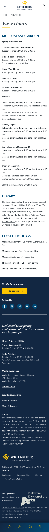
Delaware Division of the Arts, (13, 507)
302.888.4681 (8, 221)
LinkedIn (34, 306)
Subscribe (14, 290)
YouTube (27, 306)
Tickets (19, 527)
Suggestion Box (23, 474)
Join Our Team (9, 400)
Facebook (4, 306)
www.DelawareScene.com (11, 517)
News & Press (8, 406)
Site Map (38, 474)
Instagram (12, 306)
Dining (40, 527)
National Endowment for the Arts (20, 510)
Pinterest (19, 306)
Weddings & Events (11, 394)
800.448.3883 (8, 386)
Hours (9, 527)
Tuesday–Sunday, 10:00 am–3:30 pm (18, 72)
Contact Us (6, 474)
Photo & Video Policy (13, 479)
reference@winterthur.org (19, 218)
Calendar (30, 527)
